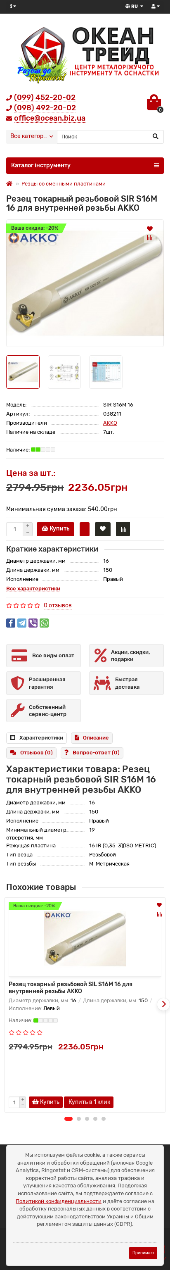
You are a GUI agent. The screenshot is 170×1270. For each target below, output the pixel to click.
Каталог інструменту (41, 165)
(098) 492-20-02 (45, 108)
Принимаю (143, 1253)
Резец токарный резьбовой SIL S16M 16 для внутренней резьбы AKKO (70, 988)
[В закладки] (150, 228)
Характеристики (41, 738)
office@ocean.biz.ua (49, 118)
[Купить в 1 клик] (85, 529)
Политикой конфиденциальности (59, 1201)
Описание (96, 738)
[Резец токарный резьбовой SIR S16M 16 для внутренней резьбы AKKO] (85, 283)
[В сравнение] (150, 237)
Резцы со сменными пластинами (63, 184)
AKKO (110, 423)
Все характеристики (33, 588)
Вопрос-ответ (96, 752)
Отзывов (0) (36, 752)
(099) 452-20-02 (45, 97)
